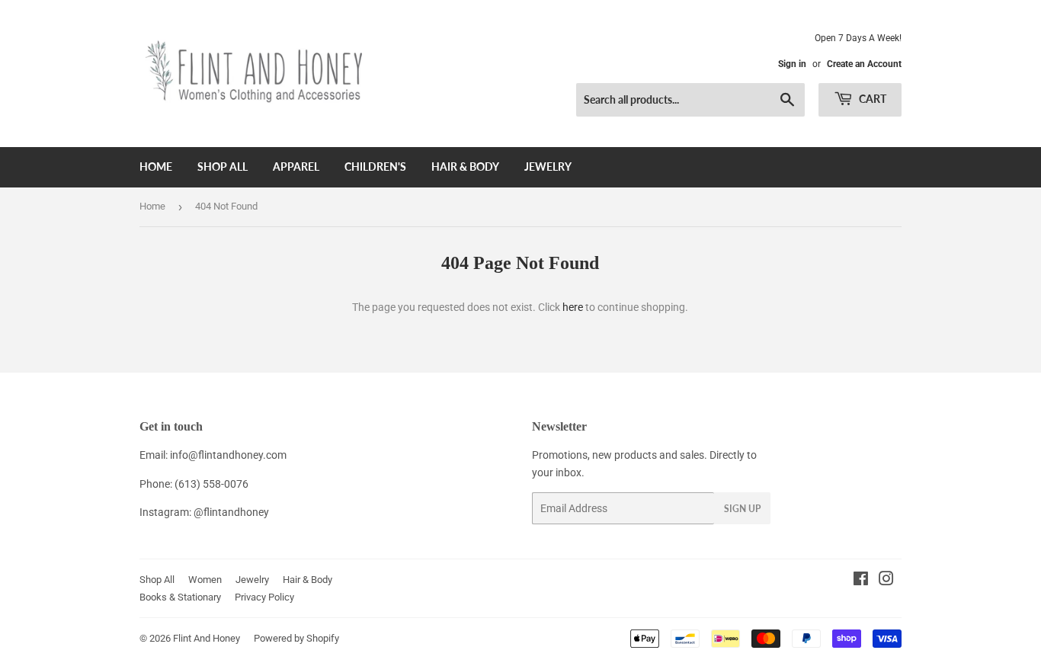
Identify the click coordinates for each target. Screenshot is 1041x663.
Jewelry (548, 166)
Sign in (792, 64)
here (572, 307)
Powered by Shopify (296, 638)
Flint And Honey (206, 638)
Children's (375, 166)
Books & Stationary (180, 597)
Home (155, 166)
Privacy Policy (264, 597)
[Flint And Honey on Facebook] (861, 581)
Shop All (222, 166)
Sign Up (742, 508)
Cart (871, 98)
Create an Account (864, 64)
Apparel (296, 166)
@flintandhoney (231, 512)
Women (205, 579)
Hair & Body (465, 166)
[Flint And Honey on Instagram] (886, 581)
